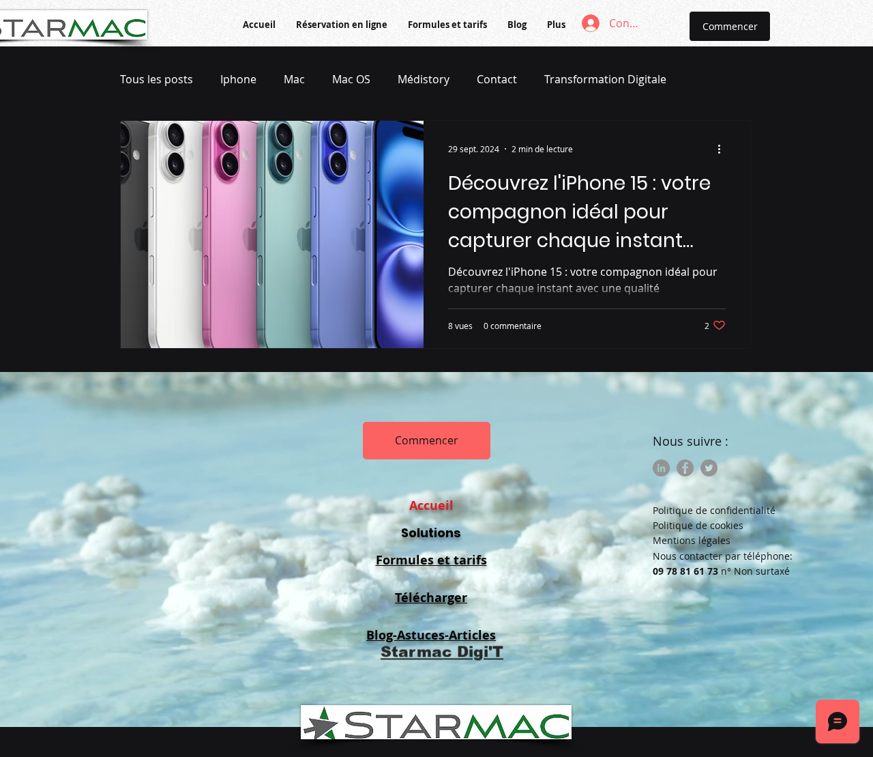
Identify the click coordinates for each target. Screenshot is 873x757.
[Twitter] (708, 467)
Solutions (431, 532)
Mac (294, 79)
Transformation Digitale (605, 79)
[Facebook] (685, 467)
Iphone (238, 79)
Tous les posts (156, 79)
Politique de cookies (698, 525)
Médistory (423, 79)
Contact (497, 79)
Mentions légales (691, 540)
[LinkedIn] (661, 467)
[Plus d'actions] (723, 149)
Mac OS (351, 79)
